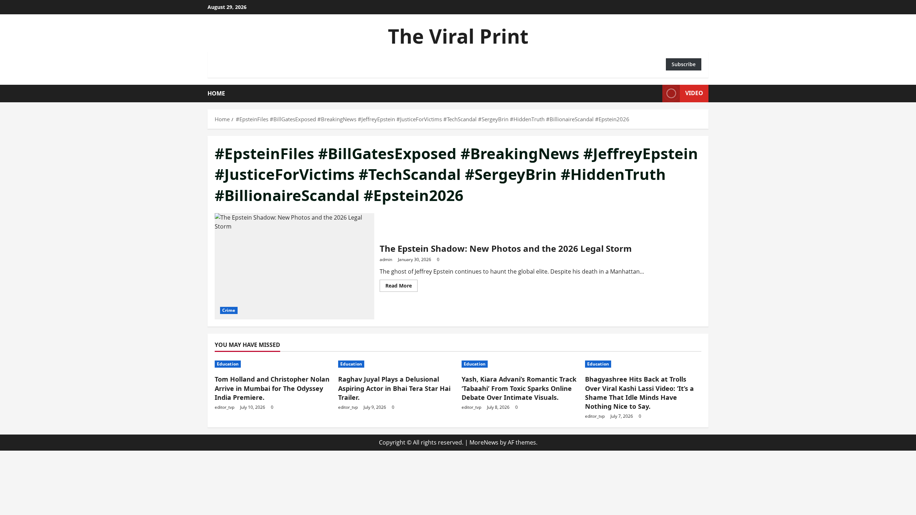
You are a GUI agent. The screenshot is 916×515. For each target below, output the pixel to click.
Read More (401, 287)
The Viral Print (458, 36)
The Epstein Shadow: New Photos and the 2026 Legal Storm (294, 266)
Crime (228, 310)
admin (386, 259)
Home (216, 93)
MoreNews (483, 442)
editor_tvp (224, 407)
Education (228, 364)
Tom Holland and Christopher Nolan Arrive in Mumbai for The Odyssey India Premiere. (272, 388)
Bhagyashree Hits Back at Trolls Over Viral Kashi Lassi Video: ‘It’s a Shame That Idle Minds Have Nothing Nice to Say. (639, 393)
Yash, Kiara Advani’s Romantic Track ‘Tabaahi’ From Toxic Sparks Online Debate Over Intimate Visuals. (519, 388)
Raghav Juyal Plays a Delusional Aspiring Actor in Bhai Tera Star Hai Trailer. (394, 388)
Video (694, 93)
